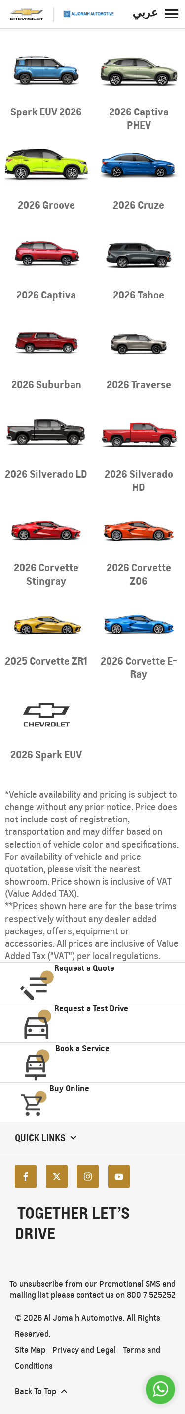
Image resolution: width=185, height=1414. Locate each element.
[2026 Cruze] (139, 165)
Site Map (30, 1350)
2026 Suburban (46, 384)
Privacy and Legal (84, 1350)
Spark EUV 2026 (46, 111)
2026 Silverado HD (139, 480)
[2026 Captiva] (46, 254)
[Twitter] (57, 1176)
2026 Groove (46, 205)
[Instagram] (88, 1176)
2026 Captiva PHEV (139, 118)
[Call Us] (160, 1389)
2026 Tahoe (138, 294)
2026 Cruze (138, 205)
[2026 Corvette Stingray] (46, 527)
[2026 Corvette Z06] (139, 527)
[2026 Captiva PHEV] (139, 71)
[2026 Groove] (46, 165)
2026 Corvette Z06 (139, 574)
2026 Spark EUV (46, 754)
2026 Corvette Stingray (46, 574)
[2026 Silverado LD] (46, 434)
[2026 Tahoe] (139, 254)
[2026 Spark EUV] (46, 714)
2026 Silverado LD (46, 474)
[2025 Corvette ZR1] (46, 621)
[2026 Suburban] (46, 344)
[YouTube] (119, 1176)
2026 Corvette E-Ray (139, 667)
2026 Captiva (46, 294)
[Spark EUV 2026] (46, 71)
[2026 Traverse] (139, 344)
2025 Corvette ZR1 (46, 661)
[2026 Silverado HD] (139, 434)
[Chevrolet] (26, 14)
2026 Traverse (139, 384)
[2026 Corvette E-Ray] (139, 621)
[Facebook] (26, 1176)
